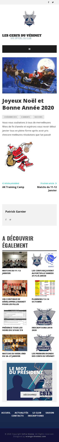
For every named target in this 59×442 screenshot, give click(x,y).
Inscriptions (36, 415)
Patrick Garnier (15, 211)
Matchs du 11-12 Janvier (11, 272)
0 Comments (25, 117)
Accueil (5, 412)
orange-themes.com (36, 436)
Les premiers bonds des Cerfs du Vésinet (43, 354)
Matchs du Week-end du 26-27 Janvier (14, 354)
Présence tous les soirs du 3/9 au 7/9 (12, 329)
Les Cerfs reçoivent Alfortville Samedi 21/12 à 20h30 (43, 273)
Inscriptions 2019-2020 (42, 329)
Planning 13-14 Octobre (40, 300)
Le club (37, 412)
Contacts (17, 415)
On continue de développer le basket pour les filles (14, 302)
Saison (50, 412)
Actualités (21, 412)
